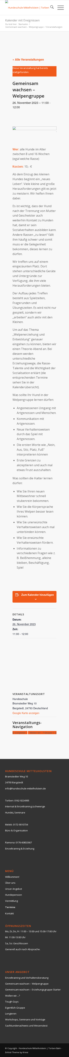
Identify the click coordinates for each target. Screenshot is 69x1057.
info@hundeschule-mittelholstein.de (25, 788)
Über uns (10, 882)
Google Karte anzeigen (26, 713)
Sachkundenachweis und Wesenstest (26, 1025)
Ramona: (10, 842)
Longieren (20, 732)
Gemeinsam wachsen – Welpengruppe (27, 983)
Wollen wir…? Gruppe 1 (42, 732)
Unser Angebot (13, 889)
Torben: (9, 800)
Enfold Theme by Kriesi (16, 1052)
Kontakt (9, 913)
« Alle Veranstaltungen (28, 59)
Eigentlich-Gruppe (15, 1007)
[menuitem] (50, 7)
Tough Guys (12, 1001)
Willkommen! (12, 876)
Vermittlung (11, 901)
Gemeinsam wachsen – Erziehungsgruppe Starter (33, 989)
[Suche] (50, 7)
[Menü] (59, 7)
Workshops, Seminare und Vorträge (25, 1019)
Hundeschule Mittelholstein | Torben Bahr (40, 1048)
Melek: (9, 824)
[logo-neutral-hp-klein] (28, 7)
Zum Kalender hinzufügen (37, 595)
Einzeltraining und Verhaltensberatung (26, 977)
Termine (10, 907)
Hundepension (13, 894)
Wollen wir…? (12, 995)
